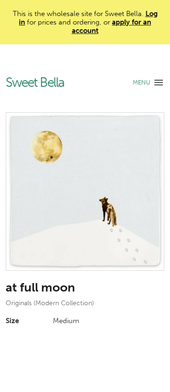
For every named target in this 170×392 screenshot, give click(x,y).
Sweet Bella (35, 82)
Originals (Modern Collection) (50, 303)
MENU (141, 82)
